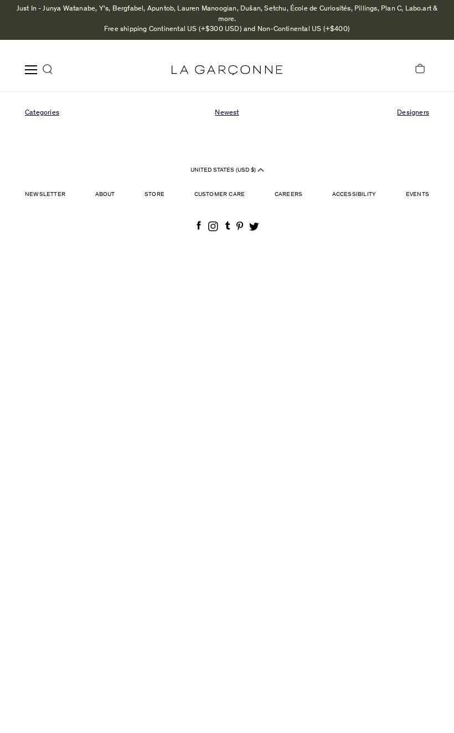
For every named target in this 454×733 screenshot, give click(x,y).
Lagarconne (227, 70)
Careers (288, 195)
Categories (42, 113)
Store (154, 195)
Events (417, 195)
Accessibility (354, 195)
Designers (413, 113)
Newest (227, 113)
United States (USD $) (223, 170)
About (105, 195)
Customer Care (219, 195)
